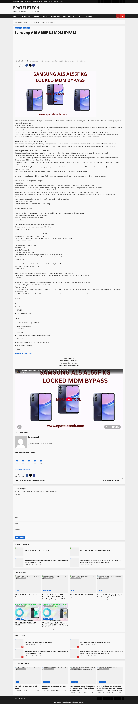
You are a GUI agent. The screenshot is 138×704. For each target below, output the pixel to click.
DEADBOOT (46, 682)
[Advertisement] (69, 47)
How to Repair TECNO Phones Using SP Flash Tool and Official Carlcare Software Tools (19, 562)
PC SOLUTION (88, 16)
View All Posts (48, 444)
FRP (69, 16)
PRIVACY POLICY (53, 1)
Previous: (30, 480)
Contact (61, 1)
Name (17, 517)
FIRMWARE (36, 16)
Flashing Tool (55, 16)
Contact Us (22, 698)
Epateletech (26, 7)
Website (17, 529)
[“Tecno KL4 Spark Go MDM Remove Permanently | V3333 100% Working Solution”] (55, 612)
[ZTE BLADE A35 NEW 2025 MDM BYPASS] (28, 612)
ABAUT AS (28, 1)
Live (122, 16)
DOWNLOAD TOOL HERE (23, 354)
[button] (114, 16)
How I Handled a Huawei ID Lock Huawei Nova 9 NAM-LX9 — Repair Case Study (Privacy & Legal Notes (74, 562)
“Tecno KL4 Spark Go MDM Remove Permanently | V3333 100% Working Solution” (55, 625)
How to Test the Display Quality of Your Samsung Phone (109, 596)
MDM (64, 16)
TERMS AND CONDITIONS (39, 1)
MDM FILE (16, 16)
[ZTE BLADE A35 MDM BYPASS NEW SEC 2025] (55, 675)
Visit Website (34, 444)
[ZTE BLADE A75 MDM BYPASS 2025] (83, 584)
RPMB (79, 16)
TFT (74, 16)
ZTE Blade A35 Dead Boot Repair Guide (19, 551)
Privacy (16, 698)
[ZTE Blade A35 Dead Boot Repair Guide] (28, 584)
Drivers (44, 16)
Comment (18, 494)
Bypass (18, 618)
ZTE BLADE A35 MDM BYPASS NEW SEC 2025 (74, 551)
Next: (113, 480)
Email (17, 523)
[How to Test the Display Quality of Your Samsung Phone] (110, 584)
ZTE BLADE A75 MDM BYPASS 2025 (81, 595)
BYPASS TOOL (26, 16)
